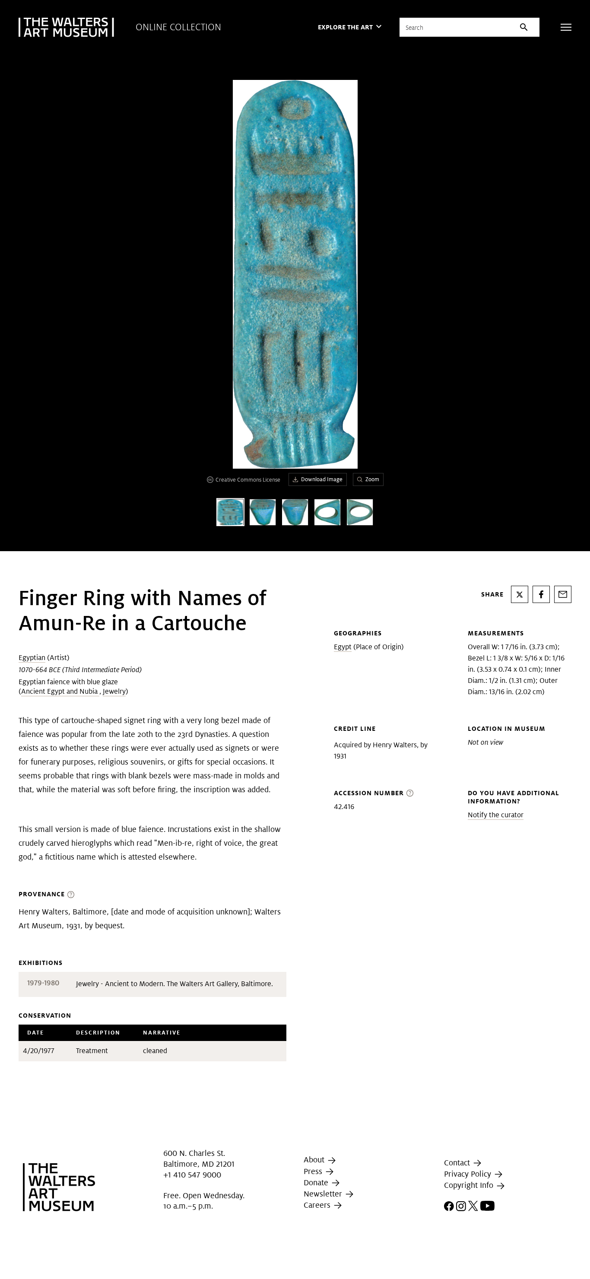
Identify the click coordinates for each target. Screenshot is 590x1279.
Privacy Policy (468, 1174)
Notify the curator (495, 814)
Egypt (343, 646)
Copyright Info (469, 1185)
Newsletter (324, 1194)
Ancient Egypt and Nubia (60, 691)
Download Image (322, 479)
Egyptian (32, 657)
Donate (317, 1182)
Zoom (372, 479)
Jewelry (114, 691)
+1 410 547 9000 (192, 1175)
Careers (318, 1205)
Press (314, 1171)
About (315, 1160)
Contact (458, 1163)
